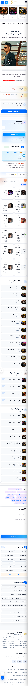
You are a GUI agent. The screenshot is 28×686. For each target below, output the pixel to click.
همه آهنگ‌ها (23, 184)
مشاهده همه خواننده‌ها (14, 574)
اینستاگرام (19, 661)
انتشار (14, 675)
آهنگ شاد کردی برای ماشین (5, 637)
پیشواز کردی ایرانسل (4, 642)
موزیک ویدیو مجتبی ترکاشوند (20, 503)
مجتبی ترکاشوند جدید (10, 497)
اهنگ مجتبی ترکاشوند (22, 492)
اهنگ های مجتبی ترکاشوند (10, 492)
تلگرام (25, 661)
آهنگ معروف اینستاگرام (11, 642)
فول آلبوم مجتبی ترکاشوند (21, 494)
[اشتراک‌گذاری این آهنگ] (3, 127)
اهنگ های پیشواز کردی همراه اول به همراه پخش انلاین (14, 598)
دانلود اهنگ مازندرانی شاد (20, 609)
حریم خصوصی (10, 672)
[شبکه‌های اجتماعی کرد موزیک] (2, 673)
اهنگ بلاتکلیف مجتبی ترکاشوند (15, 489)
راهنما (26, 669)
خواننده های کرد (19, 675)
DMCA (15, 672)
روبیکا (14, 661)
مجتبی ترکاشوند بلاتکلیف (9, 80)
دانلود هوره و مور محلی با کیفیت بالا (18, 602)
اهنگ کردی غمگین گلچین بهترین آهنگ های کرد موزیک (14, 605)
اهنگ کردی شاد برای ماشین (20, 590)
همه (3, 547)
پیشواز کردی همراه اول (4, 646)
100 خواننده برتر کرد (20, 669)
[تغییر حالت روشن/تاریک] (6, 2)
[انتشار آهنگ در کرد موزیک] (2, 678)
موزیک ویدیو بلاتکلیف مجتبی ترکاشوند (19, 500)
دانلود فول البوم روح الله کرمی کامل (18, 594)
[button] (25, 2)
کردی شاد (8, 95)
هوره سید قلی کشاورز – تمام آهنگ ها (18, 613)
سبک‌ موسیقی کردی (11, 669)
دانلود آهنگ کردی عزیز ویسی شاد (19, 620)
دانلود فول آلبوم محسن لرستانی (19, 616)
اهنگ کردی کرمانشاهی (11, 637)
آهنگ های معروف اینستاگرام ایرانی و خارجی (16, 587)
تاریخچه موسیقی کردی (22, 672)
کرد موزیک (15, 679)
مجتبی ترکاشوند (13, 89)
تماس (5, 672)
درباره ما (25, 675)
